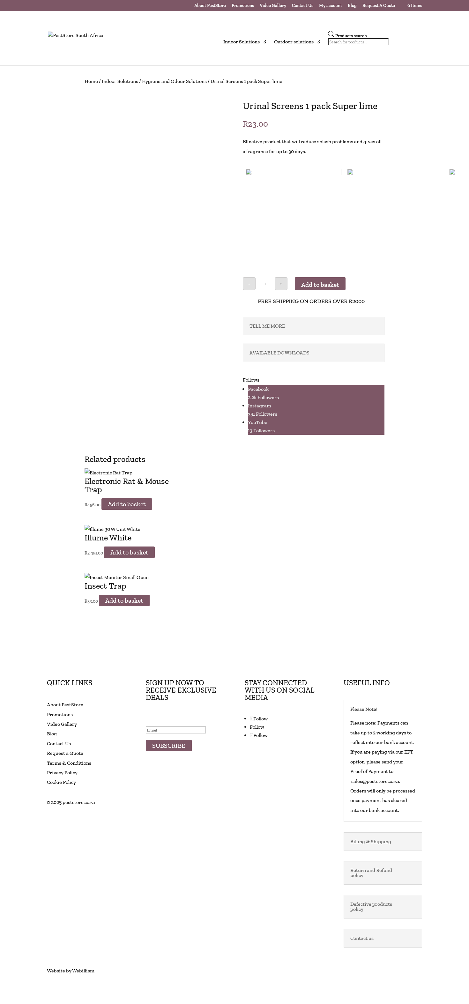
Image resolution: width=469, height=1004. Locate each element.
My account (330, 6)
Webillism (83, 971)
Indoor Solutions (120, 81)
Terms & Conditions (69, 763)
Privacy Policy (62, 773)
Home (91, 81)
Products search (351, 36)
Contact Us (302, 6)
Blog (352, 6)
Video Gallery (273, 6)
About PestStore (210, 6)
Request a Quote (65, 753)
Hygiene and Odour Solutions (174, 81)
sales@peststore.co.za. (375, 781)
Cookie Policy (61, 782)
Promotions (243, 6)
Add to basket (320, 284)
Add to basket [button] (127, 504)
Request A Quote (378, 6)
